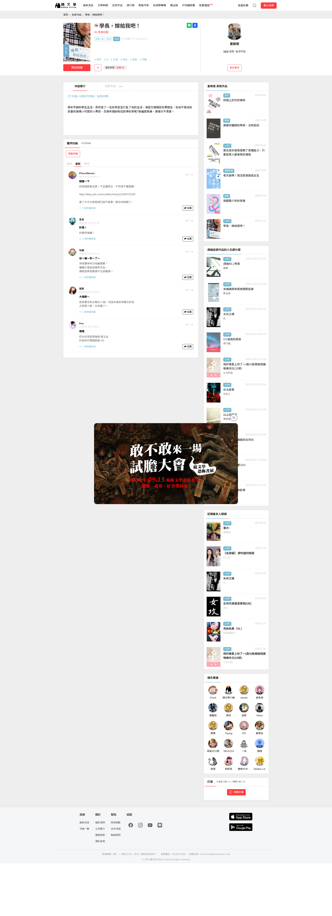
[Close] (233, 417)
